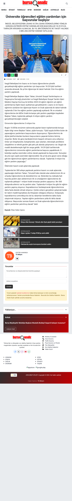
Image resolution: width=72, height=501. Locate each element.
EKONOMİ (37, 10)
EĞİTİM (39, 359)
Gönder (9, 286)
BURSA (3, 10)
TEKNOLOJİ (21, 10)
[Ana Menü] (4, 4)
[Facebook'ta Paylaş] (5, 75)
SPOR (29, 10)
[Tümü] (66, 310)
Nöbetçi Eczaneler (50, 337)
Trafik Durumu (49, 341)
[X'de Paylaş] (8, 75)
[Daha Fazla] (16, 75)
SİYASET (12, 10)
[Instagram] (22, 351)
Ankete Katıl (10, 329)
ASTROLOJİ (55, 10)
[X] (18, 351)
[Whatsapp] (29, 351)
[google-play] (40, 367)
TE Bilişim (19, 254)
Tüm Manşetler (49, 345)
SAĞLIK (45, 10)
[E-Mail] (17, 258)
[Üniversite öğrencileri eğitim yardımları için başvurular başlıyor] (36, 54)
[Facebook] (15, 351)
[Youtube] (25, 351)
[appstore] (30, 367)
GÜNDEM (8, 357)
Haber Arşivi (49, 349)
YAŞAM (39, 363)
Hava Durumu (49, 339)
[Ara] (67, 4)
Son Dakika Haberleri (51, 347)
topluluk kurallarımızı (23, 293)
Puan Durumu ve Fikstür (52, 343)
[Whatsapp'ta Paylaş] (12, 75)
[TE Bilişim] (9, 256)
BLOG (63, 10)
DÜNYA (7, 359)
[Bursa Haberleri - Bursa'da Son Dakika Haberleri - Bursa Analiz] (35, 3)
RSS (14, 375)
